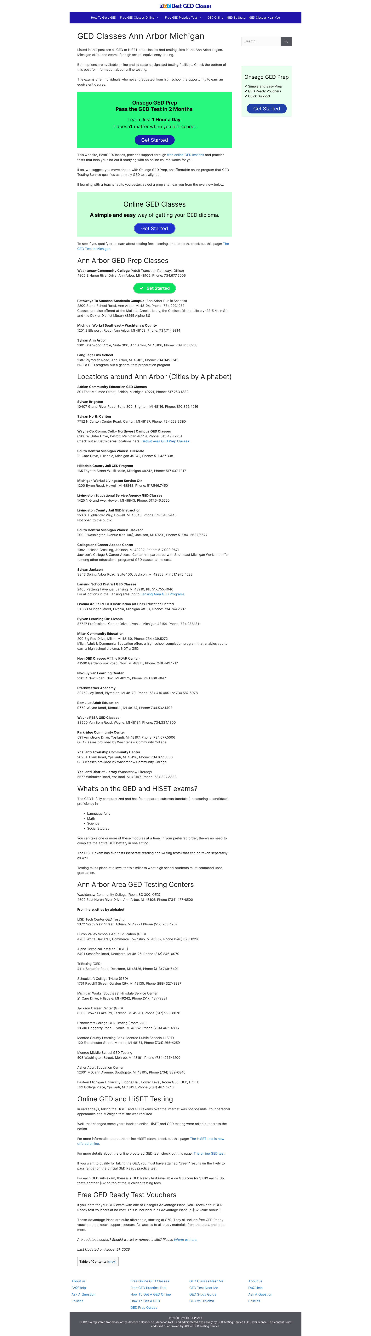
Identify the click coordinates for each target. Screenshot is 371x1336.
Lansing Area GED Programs (162, 594)
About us (78, 1281)
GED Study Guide (202, 1294)
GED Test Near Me (203, 1288)
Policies (77, 1301)
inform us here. (185, 1240)
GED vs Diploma (201, 1301)
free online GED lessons (185, 155)
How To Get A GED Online (150, 1294)
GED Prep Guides (143, 1307)
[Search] (286, 41)
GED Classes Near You (264, 17)
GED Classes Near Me (206, 1281)
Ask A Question (83, 1294)
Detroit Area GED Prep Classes (165, 441)
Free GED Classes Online (137, 17)
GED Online (215, 17)
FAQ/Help (78, 1288)
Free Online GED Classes (149, 1281)
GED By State (236, 17)
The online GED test (209, 1153)
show (112, 1261)
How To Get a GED (103, 17)
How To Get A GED (145, 1301)
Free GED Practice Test (181, 17)
